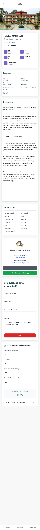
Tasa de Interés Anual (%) (12, 368)
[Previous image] (3, 19)
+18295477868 (20, 258)
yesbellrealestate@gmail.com (20, 263)
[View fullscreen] (36, 27)
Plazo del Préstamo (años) (12, 378)
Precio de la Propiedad (11, 350)
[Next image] (36, 19)
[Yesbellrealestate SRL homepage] (20, 3)
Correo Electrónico (10, 310)
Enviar (20, 335)
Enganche (7, 359)
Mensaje (6, 318)
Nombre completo (10, 293)
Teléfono (7, 301)
